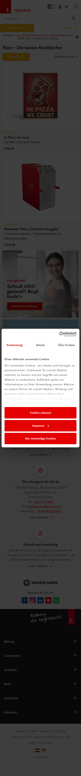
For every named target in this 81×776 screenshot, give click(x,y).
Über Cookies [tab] (66, 345)
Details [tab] (40, 345)
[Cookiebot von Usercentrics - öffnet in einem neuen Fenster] (59, 334)
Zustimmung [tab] (14, 345)
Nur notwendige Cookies (40, 438)
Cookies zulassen (40, 412)
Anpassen (38, 425)
